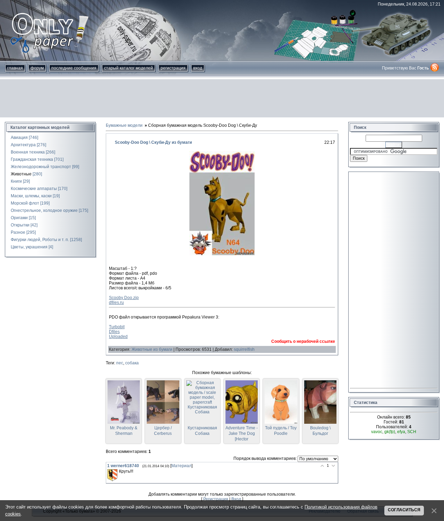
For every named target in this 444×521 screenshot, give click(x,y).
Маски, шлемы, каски (31, 195)
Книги (16, 181)
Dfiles (114, 331)
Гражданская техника (32, 159)
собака (132, 363)
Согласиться (404, 509)
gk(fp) (389, 431)
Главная (15, 68)
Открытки (20, 225)
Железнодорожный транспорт (41, 166)
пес (119, 363)
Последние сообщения (73, 68)
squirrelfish (244, 349)
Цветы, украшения (29, 247)
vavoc (376, 431)
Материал (181, 465)
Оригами (19, 217)
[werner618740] (112, 475)
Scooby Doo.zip (124, 297)
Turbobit (117, 326)
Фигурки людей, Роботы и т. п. (40, 239)
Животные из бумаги (151, 349)
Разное (18, 232)
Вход (197, 68)
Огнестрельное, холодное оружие (44, 210)
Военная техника (28, 152)
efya (401, 431)
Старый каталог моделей (128, 68)
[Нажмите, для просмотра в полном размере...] (222, 253)
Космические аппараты (34, 188)
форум (37, 68)
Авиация (19, 137)
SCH (411, 431)
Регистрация (173, 68)
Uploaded (118, 336)
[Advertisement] (222, 98)
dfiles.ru (116, 302)
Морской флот (25, 203)
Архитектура (23, 144)
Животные (21, 174)
